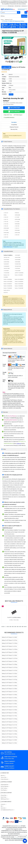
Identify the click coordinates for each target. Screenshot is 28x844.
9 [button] (15, 626)
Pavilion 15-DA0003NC (19, 281)
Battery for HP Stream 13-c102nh (9, 652)
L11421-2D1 (6, 217)
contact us (19, 443)
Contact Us (24, 16)
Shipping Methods (4, 784)
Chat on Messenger (15, 107)
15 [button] (25, 626)
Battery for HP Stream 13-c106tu (9, 682)
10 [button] (17, 626)
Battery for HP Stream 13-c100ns (9, 688)
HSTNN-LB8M (17, 219)
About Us (25, 6)
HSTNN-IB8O (17, 230)
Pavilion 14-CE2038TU (19, 275)
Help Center (11, 6)
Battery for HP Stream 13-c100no (9, 709)
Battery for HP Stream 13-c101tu (9, 728)
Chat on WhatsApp (15, 111)
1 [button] (2, 626)
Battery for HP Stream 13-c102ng (9, 718)
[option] (14, 46)
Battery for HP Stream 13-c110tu (9, 715)
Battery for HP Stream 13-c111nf (9, 725)
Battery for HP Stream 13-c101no (9, 721)
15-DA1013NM (17, 257)
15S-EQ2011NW (18, 266)
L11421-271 (17, 228)
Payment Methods (4, 786)
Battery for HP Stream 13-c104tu (9, 661)
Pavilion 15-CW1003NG (8, 281)
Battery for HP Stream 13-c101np (9, 679)
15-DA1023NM (17, 259)
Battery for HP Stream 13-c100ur (9, 703)
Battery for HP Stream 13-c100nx (9, 734)
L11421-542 (17, 225)
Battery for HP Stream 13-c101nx (9, 706)
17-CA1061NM (6, 272)
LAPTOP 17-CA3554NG (19, 272)
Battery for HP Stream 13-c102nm (9, 649)
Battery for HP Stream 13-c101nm (9, 658)
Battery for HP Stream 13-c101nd (9, 670)
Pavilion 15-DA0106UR (19, 283)
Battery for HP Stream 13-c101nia (9, 667)
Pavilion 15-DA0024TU (8, 283)
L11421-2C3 (6, 237)
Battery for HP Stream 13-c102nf (9, 676)
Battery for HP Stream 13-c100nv (9, 712)
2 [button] (3, 626)
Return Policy (3, 797)
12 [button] (20, 626)
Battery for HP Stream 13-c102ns (9, 700)
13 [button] (22, 626)
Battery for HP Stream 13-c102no (9, 673)
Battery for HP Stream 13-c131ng (9, 737)
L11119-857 (17, 217)
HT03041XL (17, 212)
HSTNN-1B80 (17, 232)
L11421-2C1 (6, 212)
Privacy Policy (3, 795)
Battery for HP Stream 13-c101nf (9, 691)
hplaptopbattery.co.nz (16, 826)
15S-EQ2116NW (7, 268)
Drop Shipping (4, 790)
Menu (3, 16)
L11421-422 (6, 221)
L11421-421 (6, 225)
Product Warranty (4, 779)
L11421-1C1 (6, 219)
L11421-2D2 (6, 223)
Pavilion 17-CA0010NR (19, 288)
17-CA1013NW (17, 270)
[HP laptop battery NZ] (14, 9)
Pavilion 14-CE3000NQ (8, 279)
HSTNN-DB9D (6, 228)
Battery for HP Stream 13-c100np (9, 664)
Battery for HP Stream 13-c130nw (9, 643)
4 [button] (7, 626)
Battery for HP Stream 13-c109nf (9, 740)
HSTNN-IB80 (17, 223)
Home (2, 19)
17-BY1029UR (17, 268)
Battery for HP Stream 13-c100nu (9, 694)
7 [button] (12, 626)
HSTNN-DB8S (6, 232)
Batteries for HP (8, 19)
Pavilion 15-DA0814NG (8, 285)
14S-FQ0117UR (6, 257)
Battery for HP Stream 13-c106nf (9, 637)
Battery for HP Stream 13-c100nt (9, 655)
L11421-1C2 (6, 234)
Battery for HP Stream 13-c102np (9, 731)
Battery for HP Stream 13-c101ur (9, 646)
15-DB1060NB (17, 261)
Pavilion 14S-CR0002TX (19, 279)
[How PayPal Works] (18, 821)
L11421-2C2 (17, 234)
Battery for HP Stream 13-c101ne (9, 640)
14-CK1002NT (17, 255)
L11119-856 (6, 230)
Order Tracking (4, 788)
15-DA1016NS (6, 259)
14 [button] (24, 626)
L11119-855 (17, 221)
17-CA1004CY (6, 270)
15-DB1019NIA (6, 261)
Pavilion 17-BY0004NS (19, 285)
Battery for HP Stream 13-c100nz (9, 685)
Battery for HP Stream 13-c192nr (9, 743)
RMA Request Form (5, 799)
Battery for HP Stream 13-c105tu (9, 697)
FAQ (1, 806)
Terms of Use (3, 777)
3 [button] (5, 626)
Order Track (18, 6)
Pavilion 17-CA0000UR (8, 288)
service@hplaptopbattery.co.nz (7, 809)
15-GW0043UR (6, 266)
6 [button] (10, 626)
